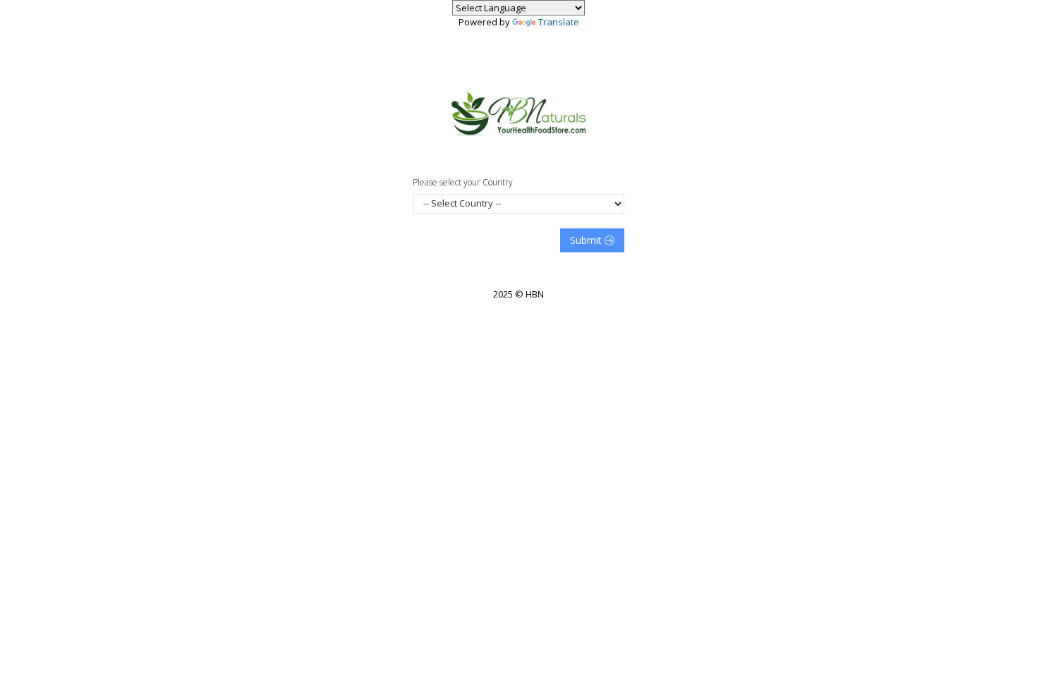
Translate (558, 22)
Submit (587, 240)
